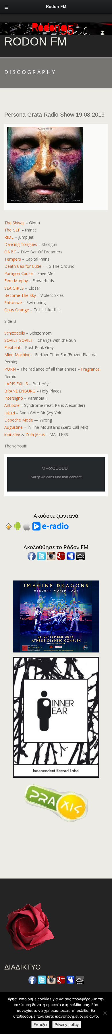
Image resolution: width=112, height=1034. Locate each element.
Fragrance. (91, 369)
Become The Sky (20, 295)
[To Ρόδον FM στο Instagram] (51, 555)
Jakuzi (9, 413)
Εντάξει (40, 1024)
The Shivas (14, 222)
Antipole (12, 405)
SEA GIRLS (14, 288)
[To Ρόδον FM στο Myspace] (70, 555)
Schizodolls (14, 333)
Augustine (13, 427)
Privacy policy (67, 1024)
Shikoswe (13, 302)
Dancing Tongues (20, 244)
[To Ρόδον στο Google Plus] (61, 555)
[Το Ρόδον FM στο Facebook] (31, 555)
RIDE (8, 237)
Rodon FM (35, 41)
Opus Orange (16, 309)
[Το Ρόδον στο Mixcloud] (80, 555)
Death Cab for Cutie (22, 266)
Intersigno (13, 398)
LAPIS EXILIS (16, 383)
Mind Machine (17, 354)
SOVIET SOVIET (18, 340)
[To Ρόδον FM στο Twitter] (41, 555)
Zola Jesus (35, 434)
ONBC (10, 252)
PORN (10, 369)
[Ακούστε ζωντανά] (17, 525)
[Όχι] (105, 1013)
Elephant (12, 347)
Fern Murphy (16, 280)
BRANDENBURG (19, 391)
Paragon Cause (18, 273)
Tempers (12, 259)
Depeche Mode (18, 420)
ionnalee (12, 434)
